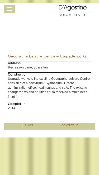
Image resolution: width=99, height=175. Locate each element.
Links (29, 125)
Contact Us (70, 125)
